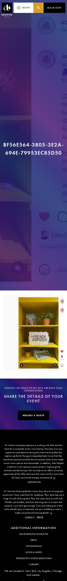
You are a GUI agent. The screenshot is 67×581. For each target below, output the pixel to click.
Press (34, 540)
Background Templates (33, 534)
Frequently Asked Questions (34, 558)
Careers (34, 564)
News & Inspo (34, 552)
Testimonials (34, 546)
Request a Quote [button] (33, 415)
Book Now (54, 7)
